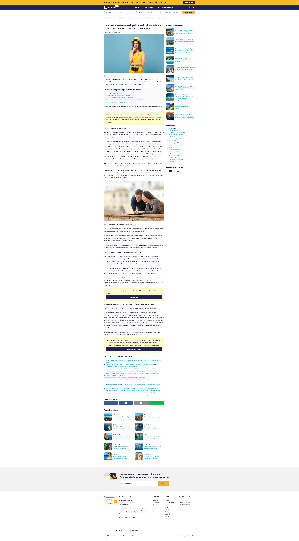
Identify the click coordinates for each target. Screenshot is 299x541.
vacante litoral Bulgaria (136, 117)
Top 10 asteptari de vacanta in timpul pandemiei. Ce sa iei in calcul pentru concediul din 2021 (131, 371)
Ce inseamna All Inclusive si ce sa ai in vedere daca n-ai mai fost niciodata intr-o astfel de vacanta (133, 382)
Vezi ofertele (189, 2)
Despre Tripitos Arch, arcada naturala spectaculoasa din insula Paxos (122, 438)
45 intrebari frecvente (185, 502)
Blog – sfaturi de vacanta (165, 7)
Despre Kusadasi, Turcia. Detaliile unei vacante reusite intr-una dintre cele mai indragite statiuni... (184, 97)
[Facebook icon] (120, 496)
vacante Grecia (149, 117)
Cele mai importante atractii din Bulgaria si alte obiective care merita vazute (185, 69)
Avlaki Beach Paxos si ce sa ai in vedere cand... (121, 428)
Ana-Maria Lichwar (118, 76)
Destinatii (136, 7)
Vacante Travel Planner (133, 349)
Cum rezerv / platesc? (185, 504)
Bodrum (167, 516)
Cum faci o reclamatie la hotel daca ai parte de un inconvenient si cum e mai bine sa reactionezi (132, 373)
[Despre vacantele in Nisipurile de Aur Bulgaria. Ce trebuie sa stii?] (170, 41)
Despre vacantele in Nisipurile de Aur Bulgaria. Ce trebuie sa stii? (184, 41)
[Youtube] (170, 170)
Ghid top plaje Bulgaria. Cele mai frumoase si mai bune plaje (184, 78)
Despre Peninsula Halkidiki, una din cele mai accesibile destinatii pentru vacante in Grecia (185, 50)
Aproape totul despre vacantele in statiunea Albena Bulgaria (184, 59)
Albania (171, 128)
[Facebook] (167, 170)
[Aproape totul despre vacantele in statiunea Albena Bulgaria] (170, 59)
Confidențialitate (190, 536)
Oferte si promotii (149, 7)
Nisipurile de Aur (169, 502)
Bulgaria (171, 130)
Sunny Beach (168, 504)
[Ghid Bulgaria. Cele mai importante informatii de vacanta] (170, 106)
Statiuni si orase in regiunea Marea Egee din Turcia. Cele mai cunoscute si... (185, 87)
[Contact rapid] (193, 7)
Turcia (171, 157)
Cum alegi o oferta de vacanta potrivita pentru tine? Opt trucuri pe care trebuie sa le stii (130, 368)
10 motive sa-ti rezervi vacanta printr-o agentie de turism (122, 366)
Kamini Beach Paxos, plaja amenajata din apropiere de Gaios (122, 418)
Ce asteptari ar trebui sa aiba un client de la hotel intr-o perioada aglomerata (127, 379)
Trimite (163, 483)
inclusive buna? (124, 375)
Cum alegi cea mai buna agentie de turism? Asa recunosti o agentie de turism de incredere (131, 364)
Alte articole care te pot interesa (116, 102)
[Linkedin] (178, 170)
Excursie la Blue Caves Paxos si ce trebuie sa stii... (153, 437)
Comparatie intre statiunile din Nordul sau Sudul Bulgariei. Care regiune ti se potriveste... (184, 31)
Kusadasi (167, 514)
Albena (167, 500)
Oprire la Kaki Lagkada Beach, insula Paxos (151, 457)
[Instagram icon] (127, 496)
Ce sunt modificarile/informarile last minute (119, 97)
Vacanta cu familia (174, 159)
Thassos (167, 509)
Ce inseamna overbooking (114, 93)
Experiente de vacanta (176, 138)
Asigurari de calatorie (185, 500)
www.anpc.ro (144, 530)
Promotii (171, 145)
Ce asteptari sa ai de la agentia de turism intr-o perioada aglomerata (125, 377)
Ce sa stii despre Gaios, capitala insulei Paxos (151, 418)
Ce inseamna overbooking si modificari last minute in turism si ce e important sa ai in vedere (131, 392)
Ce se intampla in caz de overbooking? (118, 95)
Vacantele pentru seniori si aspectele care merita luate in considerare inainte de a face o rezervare (133, 390)
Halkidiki (167, 511)
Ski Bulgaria (156, 502)
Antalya (167, 518)
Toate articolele (122, 17)
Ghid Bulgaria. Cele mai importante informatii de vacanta (182, 106)
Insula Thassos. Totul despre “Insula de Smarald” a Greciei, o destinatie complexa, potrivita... (185, 115)
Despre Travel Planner (176, 134)
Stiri (170, 153)
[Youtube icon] (124, 496)
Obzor (166, 507)
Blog (115, 17)
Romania (171, 147)
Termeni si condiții (180, 536)
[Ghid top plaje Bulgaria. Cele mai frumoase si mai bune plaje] (170, 78)
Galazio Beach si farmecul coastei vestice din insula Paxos (152, 428)
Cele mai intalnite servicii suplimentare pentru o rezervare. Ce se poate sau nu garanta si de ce (132, 388)
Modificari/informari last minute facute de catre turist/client (124, 99)
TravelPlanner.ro (108, 17)
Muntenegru (172, 143)
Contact (181, 509)
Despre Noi (182, 507)
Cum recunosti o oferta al (113, 375)
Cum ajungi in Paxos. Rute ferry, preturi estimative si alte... (121, 448)
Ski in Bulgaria (173, 151)
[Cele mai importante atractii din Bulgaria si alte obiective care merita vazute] (170, 69)
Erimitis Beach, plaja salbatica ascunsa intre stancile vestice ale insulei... (121, 458)
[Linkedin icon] (131, 496)
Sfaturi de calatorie (175, 149)
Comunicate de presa (175, 132)
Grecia (171, 141)
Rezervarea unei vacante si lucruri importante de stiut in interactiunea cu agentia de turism (131, 395)
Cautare (188, 12)
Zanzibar (171, 161)
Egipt (170, 136)
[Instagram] (174, 170)
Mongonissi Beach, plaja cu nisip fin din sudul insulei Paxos (152, 448)
